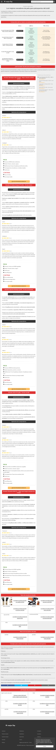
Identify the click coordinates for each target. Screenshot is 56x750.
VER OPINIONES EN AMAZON (19, 181)
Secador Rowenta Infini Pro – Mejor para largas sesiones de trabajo (46, 90)
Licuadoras (39, 733)
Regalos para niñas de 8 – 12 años (25, 742)
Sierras (20, 739)
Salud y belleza (30, 6)
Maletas (3, 742)
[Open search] (54, 1)
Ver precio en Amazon (19, 83)
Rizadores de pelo (5, 733)
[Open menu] (1, 1)
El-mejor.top (25, 6)
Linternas (3, 731)
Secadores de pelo (5, 736)
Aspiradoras (21, 736)
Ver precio (20, 30)
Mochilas (3, 739)
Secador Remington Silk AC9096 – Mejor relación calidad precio (46, 78)
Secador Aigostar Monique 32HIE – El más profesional (46, 84)
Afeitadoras (21, 731)
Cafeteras (39, 736)
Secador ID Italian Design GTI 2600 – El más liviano (46, 81)
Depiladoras (21, 733)
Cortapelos (39, 731)
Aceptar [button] (44, 746)
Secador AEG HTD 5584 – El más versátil (45, 87)
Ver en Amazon (41, 82)
